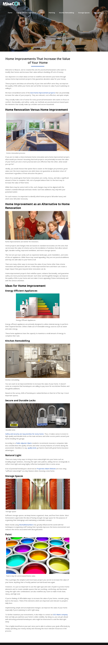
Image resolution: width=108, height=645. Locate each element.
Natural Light (99, 13)
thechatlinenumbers (26, 525)
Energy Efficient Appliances (26, 13)
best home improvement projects (42, 93)
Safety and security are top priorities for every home (24, 434)
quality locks (32, 448)
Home (10, 13)
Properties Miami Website (46, 469)
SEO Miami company (60, 614)
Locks (42, 13)
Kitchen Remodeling (66, 13)
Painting (52, 13)
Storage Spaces (84, 13)
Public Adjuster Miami (24, 443)
